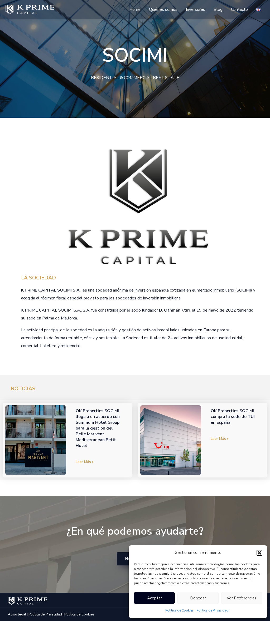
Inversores (195, 9)
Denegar (198, 598)
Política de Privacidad (212, 610)
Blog (218, 9)
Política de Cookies (179, 610)
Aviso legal (17, 614)
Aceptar (154, 598)
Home (135, 9)
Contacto (239, 9)
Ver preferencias (241, 598)
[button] (259, 552)
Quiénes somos (163, 9)
